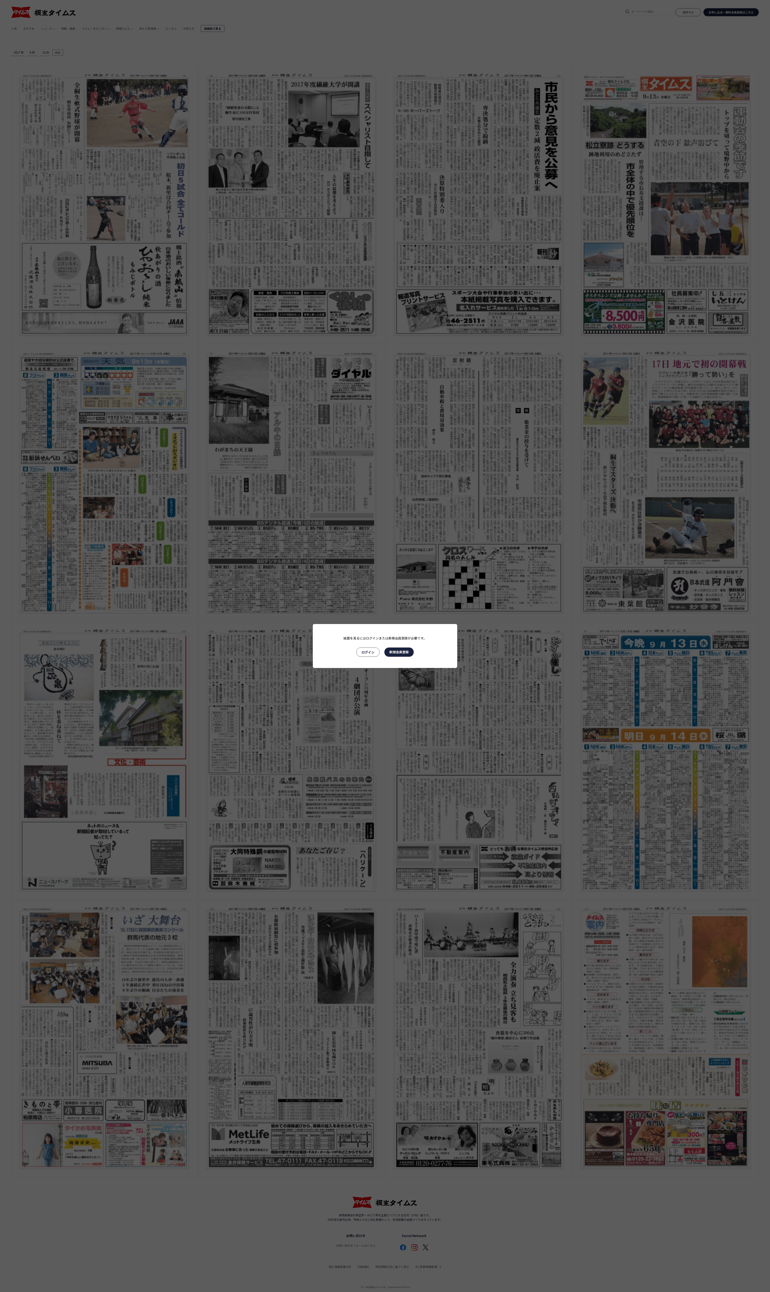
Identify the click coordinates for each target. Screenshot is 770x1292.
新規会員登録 (399, 652)
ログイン (368, 652)
